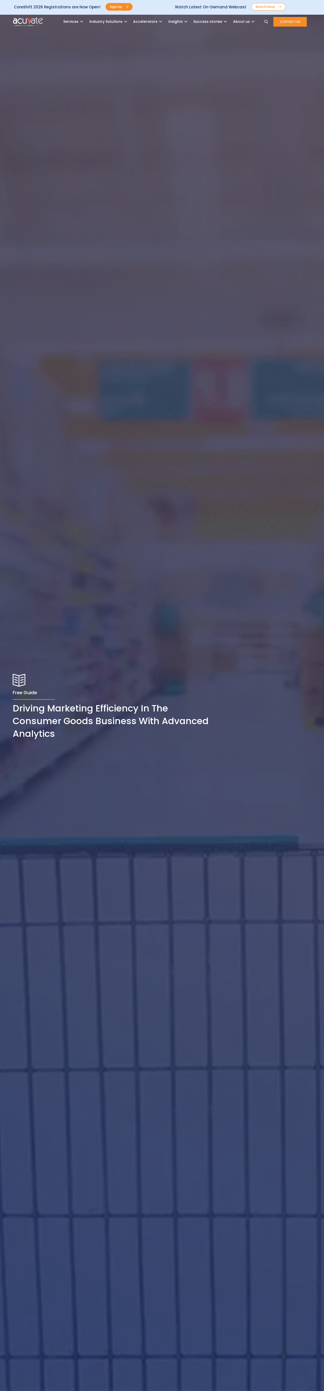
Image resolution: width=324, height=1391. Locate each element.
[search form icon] (266, 21)
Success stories (207, 21)
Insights (175, 21)
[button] (119, 7)
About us (241, 21)
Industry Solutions (106, 21)
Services (70, 21)
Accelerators (145, 21)
